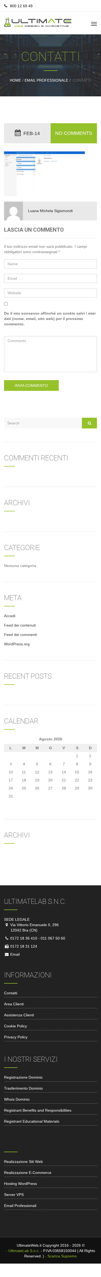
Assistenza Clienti (19, 1015)
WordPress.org (17, 644)
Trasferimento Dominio (23, 1088)
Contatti (10, 993)
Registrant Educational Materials (31, 1121)
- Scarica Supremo (61, 1256)
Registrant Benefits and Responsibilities (37, 1110)
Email (14, 954)
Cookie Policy (15, 1026)
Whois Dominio (17, 1099)
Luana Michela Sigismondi (50, 211)
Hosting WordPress (20, 1183)
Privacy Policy (15, 1037)
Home (15, 80)
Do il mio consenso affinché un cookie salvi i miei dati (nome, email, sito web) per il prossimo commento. (50, 318)
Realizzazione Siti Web (23, 1161)
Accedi (9, 616)
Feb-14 (31, 133)
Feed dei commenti (20, 634)
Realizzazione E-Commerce (27, 1172)
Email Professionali (20, 1205)
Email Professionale (46, 80)
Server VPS (14, 1194)
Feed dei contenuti (20, 625)
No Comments (73, 133)
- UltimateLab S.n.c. (23, 1251)
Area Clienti (14, 1004)
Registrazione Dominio (23, 1077)
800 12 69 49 (21, 6)
